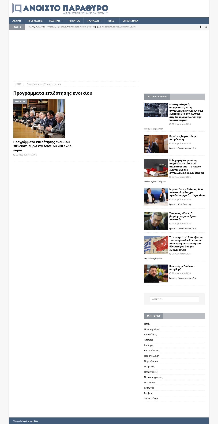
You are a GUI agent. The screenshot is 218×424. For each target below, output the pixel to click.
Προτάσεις (149, 382)
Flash (147, 323)
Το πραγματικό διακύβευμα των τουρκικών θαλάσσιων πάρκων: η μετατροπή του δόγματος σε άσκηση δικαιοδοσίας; (186, 243)
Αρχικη (16, 20)
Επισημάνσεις (151, 350)
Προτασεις (93, 20)
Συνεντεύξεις (151, 398)
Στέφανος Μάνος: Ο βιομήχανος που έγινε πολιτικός (182, 216)
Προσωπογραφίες (153, 377)
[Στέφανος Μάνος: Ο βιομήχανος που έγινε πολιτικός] (156, 221)
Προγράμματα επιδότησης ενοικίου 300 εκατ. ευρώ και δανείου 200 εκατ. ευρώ (42, 146)
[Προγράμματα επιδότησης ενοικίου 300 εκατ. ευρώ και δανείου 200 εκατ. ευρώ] (43, 118)
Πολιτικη (54, 20)
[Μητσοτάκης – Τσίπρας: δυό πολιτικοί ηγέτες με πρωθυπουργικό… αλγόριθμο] (156, 197)
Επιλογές (149, 345)
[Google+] (206, 27)
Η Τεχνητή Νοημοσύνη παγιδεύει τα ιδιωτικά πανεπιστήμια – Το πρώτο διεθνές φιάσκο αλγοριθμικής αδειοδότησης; (186, 166)
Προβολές (149, 366)
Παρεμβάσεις (151, 361)
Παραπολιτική (151, 355)
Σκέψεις (148, 393)
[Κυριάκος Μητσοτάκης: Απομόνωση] (156, 144)
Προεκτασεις (34, 20)
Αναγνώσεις (150, 334)
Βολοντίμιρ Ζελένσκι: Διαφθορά (182, 267)
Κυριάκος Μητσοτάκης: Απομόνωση (183, 138)
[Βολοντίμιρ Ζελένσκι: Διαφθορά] (156, 274)
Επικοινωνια (130, 20)
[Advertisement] (109, 57)
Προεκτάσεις (151, 371)
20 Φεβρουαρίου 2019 (26, 154)
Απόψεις (148, 339)
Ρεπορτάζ (149, 387)
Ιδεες (111, 20)
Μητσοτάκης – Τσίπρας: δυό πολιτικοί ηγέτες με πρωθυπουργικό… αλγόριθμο (187, 192)
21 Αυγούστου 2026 (181, 223)
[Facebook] (200, 27)
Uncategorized (152, 329)
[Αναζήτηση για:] (174, 299)
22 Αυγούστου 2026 (181, 124)
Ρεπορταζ (74, 20)
